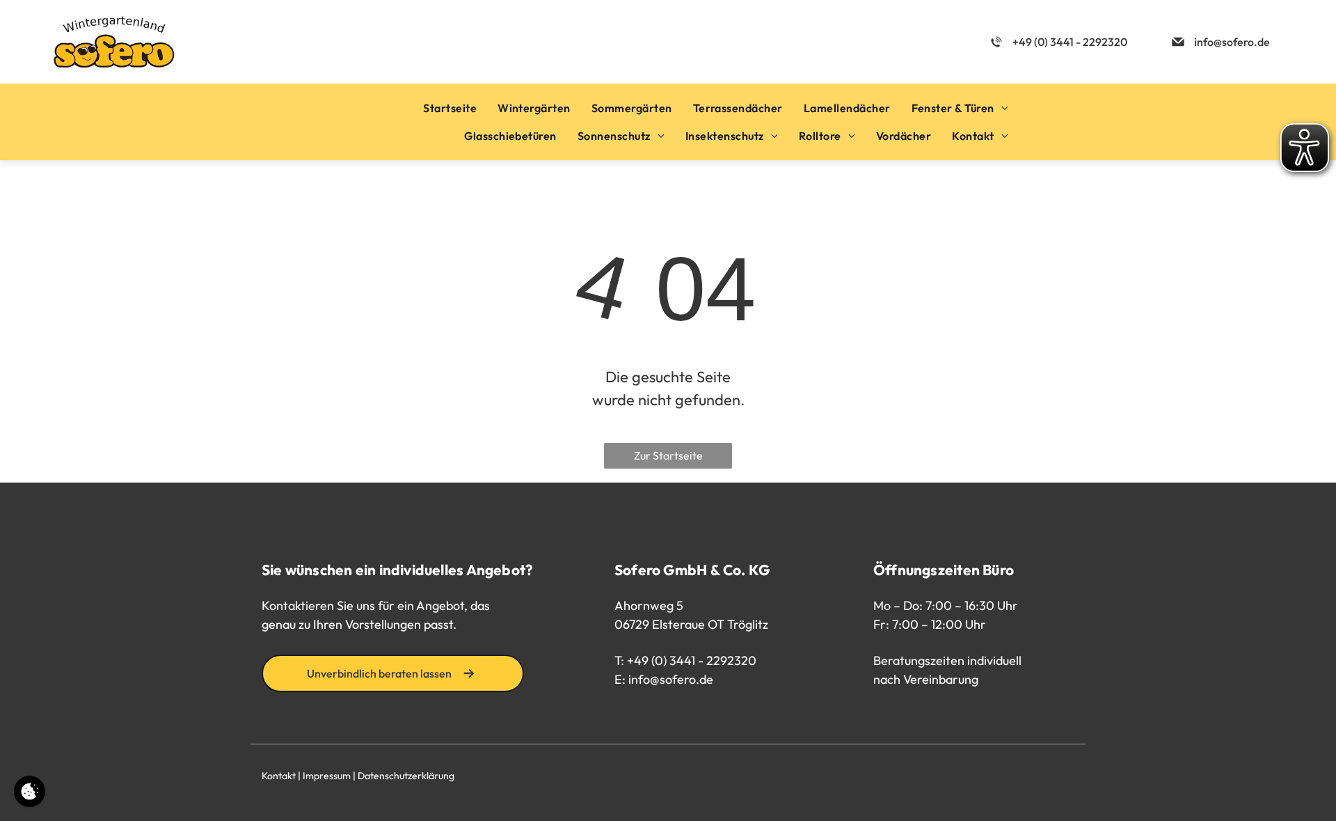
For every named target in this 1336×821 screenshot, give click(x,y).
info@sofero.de (670, 679)
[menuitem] (450, 108)
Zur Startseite (668, 455)
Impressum (327, 775)
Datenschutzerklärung (406, 775)
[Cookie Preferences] (29, 791)
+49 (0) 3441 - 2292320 (691, 660)
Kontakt (279, 775)
